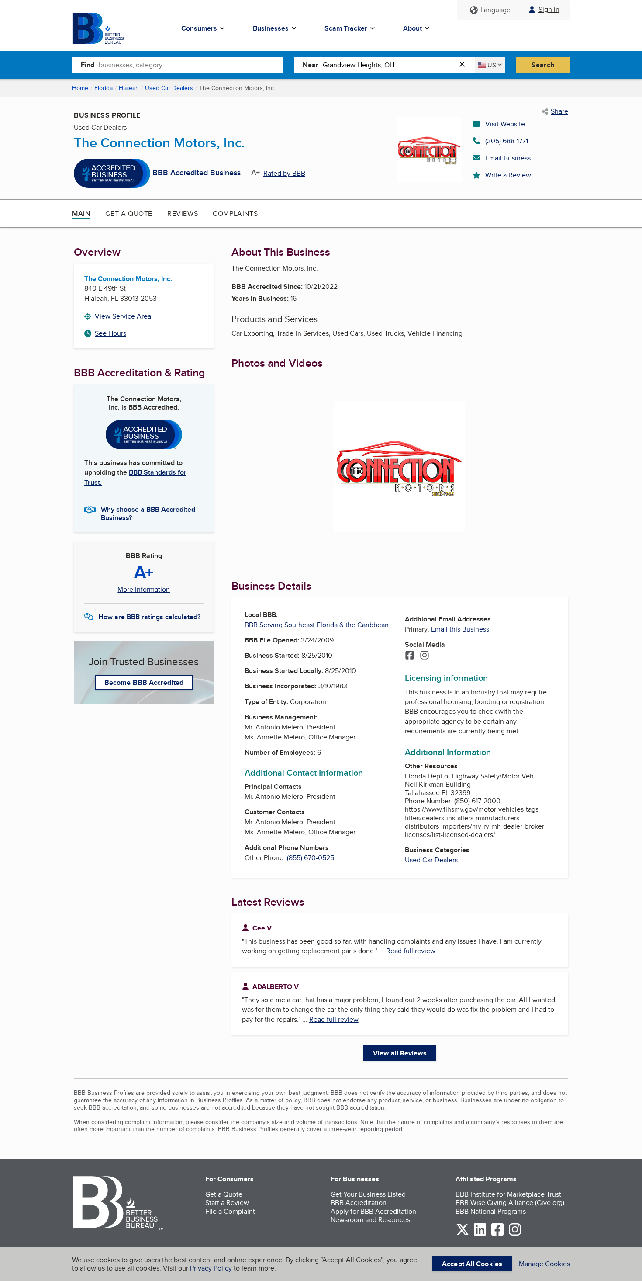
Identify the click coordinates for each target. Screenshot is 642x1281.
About (412, 28)
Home (80, 87)
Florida (103, 87)
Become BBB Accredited (143, 682)
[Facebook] (409, 656)
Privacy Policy (211, 1268)
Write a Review (508, 175)
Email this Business (460, 629)
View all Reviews (400, 1053)
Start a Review (227, 1203)
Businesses (271, 28)
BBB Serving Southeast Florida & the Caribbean (317, 625)
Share (559, 111)
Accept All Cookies (472, 1264)
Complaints (235, 213)
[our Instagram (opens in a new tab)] (515, 1234)
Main (81, 213)
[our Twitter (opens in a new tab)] (462, 1234)
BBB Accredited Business (196, 173)
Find (87, 65)
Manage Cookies (544, 1264)
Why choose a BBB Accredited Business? (148, 513)
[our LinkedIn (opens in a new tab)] (480, 1234)
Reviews (182, 213)
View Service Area (123, 316)
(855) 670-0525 (310, 858)
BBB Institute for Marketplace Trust (508, 1194)
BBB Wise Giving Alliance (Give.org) (510, 1203)
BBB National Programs (491, 1211)
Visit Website (505, 124)
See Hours (110, 333)
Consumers (199, 28)
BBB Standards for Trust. (135, 477)
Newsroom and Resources (370, 1220)
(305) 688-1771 (506, 141)
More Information (143, 589)
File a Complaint (230, 1211)
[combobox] (191, 65)
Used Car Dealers (169, 87)
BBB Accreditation (359, 1203)
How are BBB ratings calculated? (149, 617)
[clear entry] (465, 65)
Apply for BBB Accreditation (373, 1211)
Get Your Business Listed (368, 1194)
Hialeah (129, 87)
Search (543, 65)
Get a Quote (128, 213)
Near (310, 65)
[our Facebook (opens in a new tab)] (497, 1234)
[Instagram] (424, 656)
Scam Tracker (345, 28)
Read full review (410, 951)
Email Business (508, 158)
